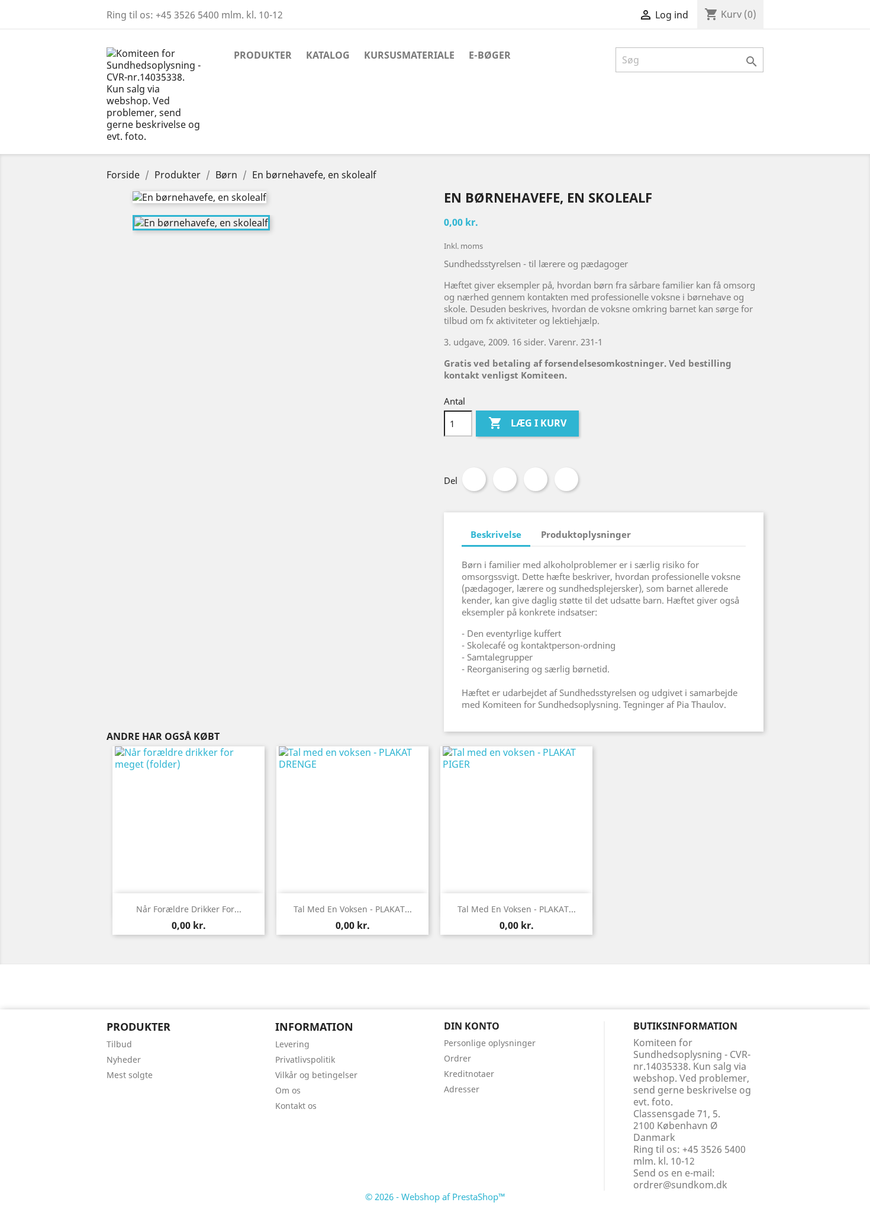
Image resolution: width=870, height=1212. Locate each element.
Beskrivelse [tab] (496, 534)
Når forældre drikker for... (188, 909)
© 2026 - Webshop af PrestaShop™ (435, 1197)
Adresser (461, 1089)
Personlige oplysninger (490, 1043)
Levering (292, 1044)
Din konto (472, 1026)
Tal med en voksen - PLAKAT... (353, 909)
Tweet (505, 479)
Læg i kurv (527, 423)
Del (474, 479)
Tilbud (119, 1044)
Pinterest (566, 479)
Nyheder (124, 1059)
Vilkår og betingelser (316, 1074)
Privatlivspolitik (305, 1059)
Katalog (328, 55)
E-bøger (490, 55)
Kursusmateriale (409, 55)
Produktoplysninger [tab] (586, 534)
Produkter (263, 55)
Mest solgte (130, 1074)
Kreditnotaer (469, 1073)
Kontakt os (296, 1105)
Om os (288, 1090)
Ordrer (457, 1058)
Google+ (535, 479)
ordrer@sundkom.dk (680, 1184)
